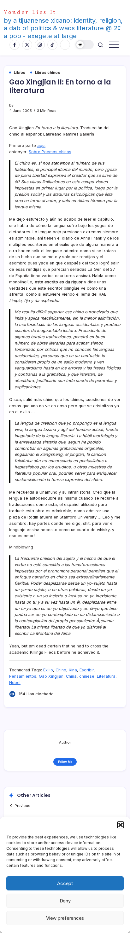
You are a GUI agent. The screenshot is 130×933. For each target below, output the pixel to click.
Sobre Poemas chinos (50, 151)
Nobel (15, 682)
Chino (61, 670)
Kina (73, 670)
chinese (86, 676)
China (71, 676)
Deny (65, 901)
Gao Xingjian (51, 676)
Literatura (106, 676)
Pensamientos (22, 676)
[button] (120, 825)
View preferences (65, 918)
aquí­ (41, 145)
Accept (65, 883)
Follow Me (65, 761)
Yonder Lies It (30, 11)
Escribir (87, 670)
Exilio (48, 670)
